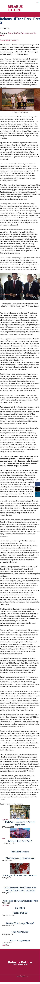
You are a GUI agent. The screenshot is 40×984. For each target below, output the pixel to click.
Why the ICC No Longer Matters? (20, 923)
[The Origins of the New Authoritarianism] (20, 868)
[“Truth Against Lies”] (20, 930)
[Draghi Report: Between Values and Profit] (20, 897)
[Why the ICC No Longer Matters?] (20, 920)
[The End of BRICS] (20, 911)
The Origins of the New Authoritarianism (20, 875)
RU (37, 2)
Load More (5, 905)
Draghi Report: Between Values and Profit (20, 901)
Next (3, 839)
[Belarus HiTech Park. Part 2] (20, 833)
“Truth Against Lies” (19, 932)
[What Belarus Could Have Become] (20, 855)
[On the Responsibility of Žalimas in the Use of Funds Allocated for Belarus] (20, 883)
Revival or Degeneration (20, 940)
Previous (5, 820)
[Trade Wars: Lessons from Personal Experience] (20, 812)
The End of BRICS (20, 913)
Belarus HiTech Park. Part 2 (9, 40)
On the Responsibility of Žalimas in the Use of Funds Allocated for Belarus (20, 889)
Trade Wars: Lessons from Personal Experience (20, 823)
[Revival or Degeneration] (20, 938)
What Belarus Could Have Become (20, 858)
